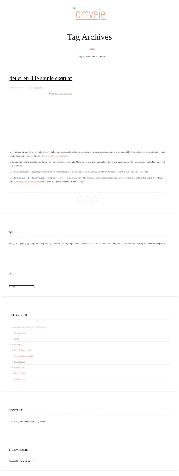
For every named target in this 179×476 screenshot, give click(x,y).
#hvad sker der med (23, 350)
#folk (16, 339)
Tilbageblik (13, 461)
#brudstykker (20, 333)
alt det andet (38, 87)
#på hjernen (19, 362)
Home (92, 48)
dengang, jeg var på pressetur (29, 182)
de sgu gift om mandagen (56, 156)
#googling (18, 344)
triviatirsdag (19, 379)
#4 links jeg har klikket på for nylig (29, 327)
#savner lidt (19, 367)
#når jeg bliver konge (23, 356)
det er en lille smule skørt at (41, 78)
